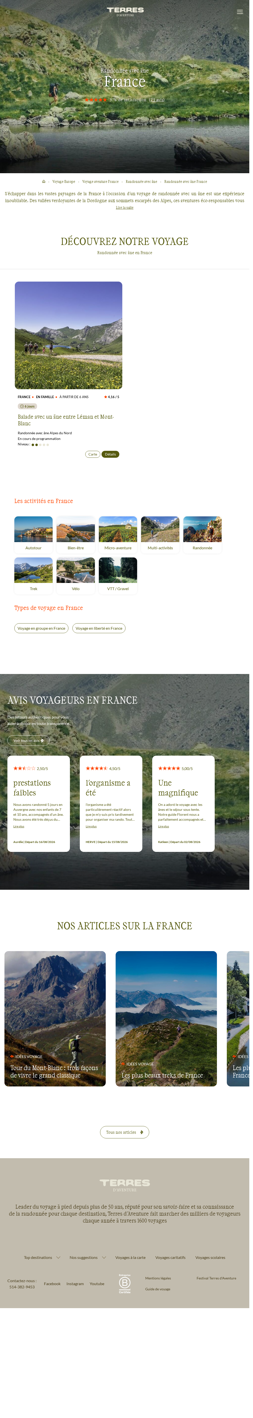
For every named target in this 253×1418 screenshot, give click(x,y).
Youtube (97, 1283)
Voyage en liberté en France (99, 628)
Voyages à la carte (130, 1257)
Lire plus (18, 826)
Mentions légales (158, 1278)
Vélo (81, 588)
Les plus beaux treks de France (162, 1075)
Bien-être (81, 547)
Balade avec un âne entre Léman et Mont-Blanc (66, 419)
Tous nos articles (121, 1132)
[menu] (239, 12)
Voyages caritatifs (170, 1257)
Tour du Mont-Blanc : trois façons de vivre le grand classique (54, 1071)
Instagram (75, 1283)
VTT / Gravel (122, 588)
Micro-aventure (121, 547)
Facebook (52, 1283)
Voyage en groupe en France (41, 628)
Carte (92, 454)
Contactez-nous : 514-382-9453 (22, 1283)
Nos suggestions (84, 1257)
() (157, 99)
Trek (39, 588)
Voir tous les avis (26, 740)
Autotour (39, 547)
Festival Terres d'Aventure (216, 1278)
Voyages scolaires (210, 1257)
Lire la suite (124, 207)
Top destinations (38, 1257)
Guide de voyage (157, 1289)
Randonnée (207, 547)
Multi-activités (163, 547)
